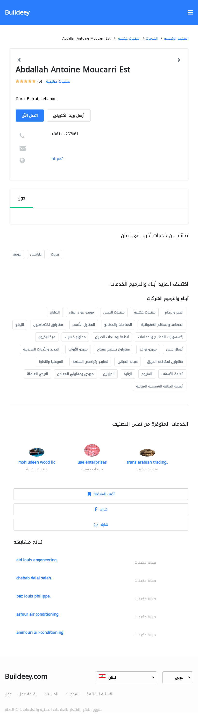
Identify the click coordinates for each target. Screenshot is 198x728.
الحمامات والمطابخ (118, 324)
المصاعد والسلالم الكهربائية (162, 324)
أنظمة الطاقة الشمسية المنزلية (159, 386)
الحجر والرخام (174, 312)
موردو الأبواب (78, 349)
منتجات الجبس (114, 312)
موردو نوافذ (148, 349)
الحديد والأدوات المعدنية (41, 349)
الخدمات (152, 38)
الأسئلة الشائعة (100, 694)
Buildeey (17, 12)
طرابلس (36, 254)
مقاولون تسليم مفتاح (113, 349)
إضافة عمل (28, 694)
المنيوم (146, 374)
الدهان (55, 312)
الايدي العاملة (37, 374)
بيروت (55, 254)
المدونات (72, 694)
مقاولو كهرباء (75, 337)
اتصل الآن (30, 115)
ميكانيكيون (46, 337)
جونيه (17, 254)
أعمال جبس (174, 349)
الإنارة (128, 374)
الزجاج (19, 324)
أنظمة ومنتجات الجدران (112, 337)
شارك (103, 509)
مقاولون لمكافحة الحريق (165, 361)
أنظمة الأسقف (172, 374)
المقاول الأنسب (83, 324)
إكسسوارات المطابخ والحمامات (160, 337)
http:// (57, 158)
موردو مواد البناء (81, 312)
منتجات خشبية (129, 38)
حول (8, 694)
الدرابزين (108, 374)
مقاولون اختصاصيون (48, 324)
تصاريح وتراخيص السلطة (90, 361)
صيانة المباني (128, 361)
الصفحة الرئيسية (176, 38)
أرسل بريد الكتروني (69, 115)
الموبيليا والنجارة (51, 361)
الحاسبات (51, 694)
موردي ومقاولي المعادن (75, 374)
